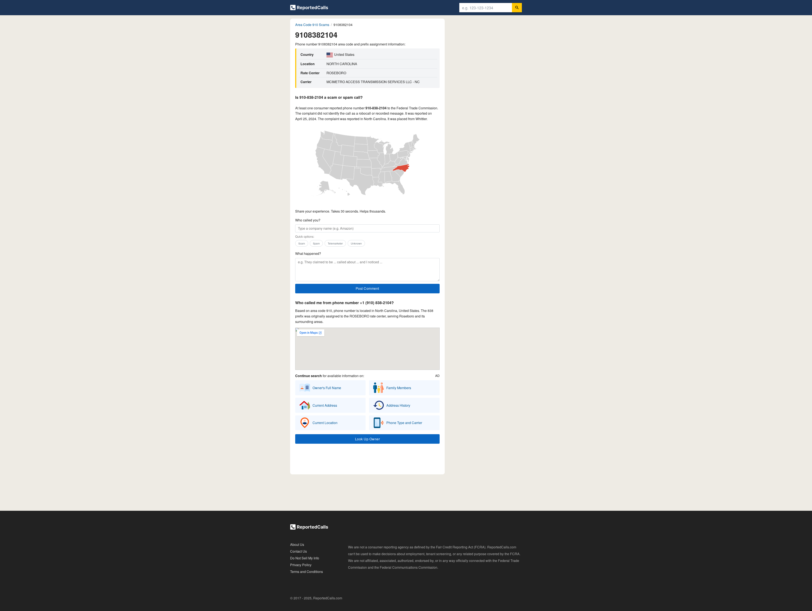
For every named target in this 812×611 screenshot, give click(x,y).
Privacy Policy (300, 564)
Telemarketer (335, 243)
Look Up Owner (367, 439)
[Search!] (517, 7)
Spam (316, 243)
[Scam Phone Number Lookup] (309, 8)
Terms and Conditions (306, 571)
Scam (301, 243)
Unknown (356, 243)
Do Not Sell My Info (304, 558)
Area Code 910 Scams (312, 24)
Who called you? (307, 220)
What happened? (308, 253)
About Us (297, 544)
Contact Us (298, 551)
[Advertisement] (367, 460)
